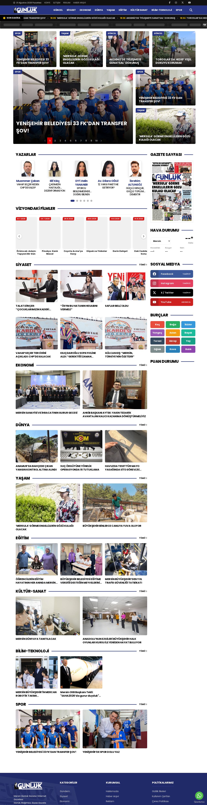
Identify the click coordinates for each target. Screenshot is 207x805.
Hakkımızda (112, 791)
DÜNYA (99, 10)
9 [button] (91, 140)
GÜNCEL (58, 10)
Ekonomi (64, 801)
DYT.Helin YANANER (54, 183)
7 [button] (81, 140)
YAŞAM (111, 10)
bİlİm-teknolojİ (32, 651)
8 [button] (86, 140)
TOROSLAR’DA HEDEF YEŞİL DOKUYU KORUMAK (179, 18)
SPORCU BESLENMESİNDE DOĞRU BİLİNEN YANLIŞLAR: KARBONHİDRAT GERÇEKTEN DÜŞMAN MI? (54, 191)
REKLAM (66, 2)
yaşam (23, 478)
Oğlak (157, 349)
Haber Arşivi (112, 796)
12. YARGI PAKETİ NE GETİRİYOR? (81, 186)
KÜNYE (47, 2)
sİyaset (24, 264)
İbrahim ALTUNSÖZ (108, 183)
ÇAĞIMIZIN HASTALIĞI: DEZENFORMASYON (27, 187)
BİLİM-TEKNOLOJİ (162, 10)
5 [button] (70, 140)
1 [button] (49, 140)
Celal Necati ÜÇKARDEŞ (135, 183)
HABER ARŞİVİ (79, 2)
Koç (157, 324)
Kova (173, 349)
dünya (23, 425)
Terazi (157, 341)
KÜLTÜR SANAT (139, 10)
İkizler (188, 324)
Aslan (172, 332)
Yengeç (157, 332)
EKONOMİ (85, 10)
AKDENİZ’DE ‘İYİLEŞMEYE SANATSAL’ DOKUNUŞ (118, 18)
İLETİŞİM (56, 2)
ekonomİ (25, 365)
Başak (188, 332)
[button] (45, 140)
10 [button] (96, 140)
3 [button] (60, 140)
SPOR (179, 10)
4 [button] (65, 140)
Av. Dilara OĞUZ (81, 181)
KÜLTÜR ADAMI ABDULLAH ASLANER (135, 190)
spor (21, 704)
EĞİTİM (123, 10)
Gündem (65, 791)
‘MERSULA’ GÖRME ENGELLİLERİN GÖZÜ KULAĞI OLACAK (54, 18)
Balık (188, 349)
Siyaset (64, 796)
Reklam (110, 801)
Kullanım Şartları (161, 796)
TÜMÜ (142, 264)
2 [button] (55, 140)
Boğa (173, 324)
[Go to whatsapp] (199, 796)
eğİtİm (22, 538)
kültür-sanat (31, 591)
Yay (188, 341)
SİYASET (71, 10)
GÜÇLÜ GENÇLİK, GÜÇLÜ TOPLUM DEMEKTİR (108, 191)
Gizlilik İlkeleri (159, 791)
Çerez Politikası (160, 801)
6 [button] (75, 140)
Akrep (173, 341)
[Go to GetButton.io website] (199, 802)
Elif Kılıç (28, 181)
